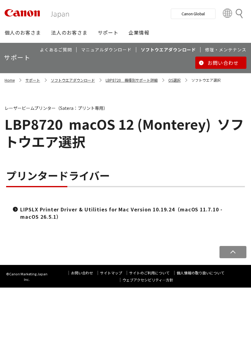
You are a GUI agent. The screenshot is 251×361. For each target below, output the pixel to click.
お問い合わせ (82, 272)
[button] (23, 32)
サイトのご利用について (149, 272)
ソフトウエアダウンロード (73, 80)
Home (10, 80)
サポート (32, 80)
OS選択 (174, 80)
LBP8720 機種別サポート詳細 (132, 80)
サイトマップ (111, 272)
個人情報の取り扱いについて (200, 272)
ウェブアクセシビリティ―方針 (147, 279)
